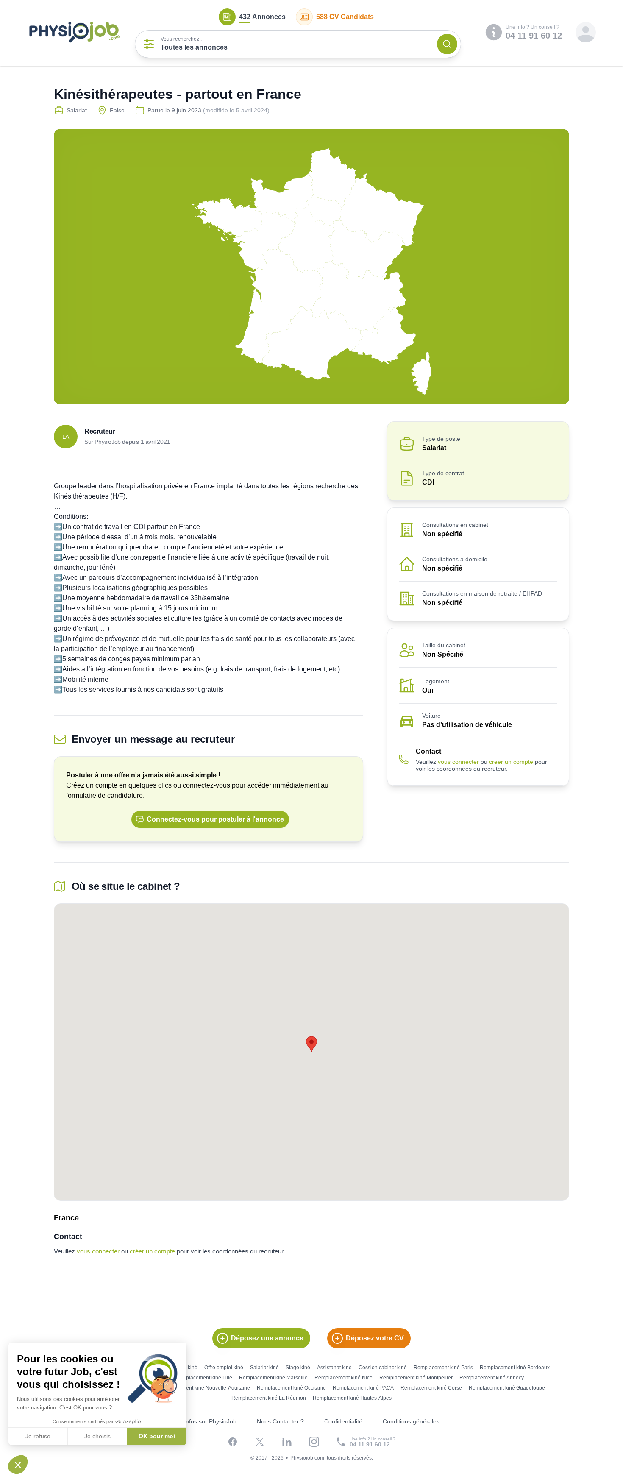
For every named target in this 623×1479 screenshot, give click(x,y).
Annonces (262, 16)
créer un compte (511, 761)
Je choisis (97, 1436)
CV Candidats (345, 16)
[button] (18, 1464)
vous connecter (458, 761)
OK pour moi (157, 1436)
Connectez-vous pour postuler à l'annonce (215, 819)
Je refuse (37, 1436)
